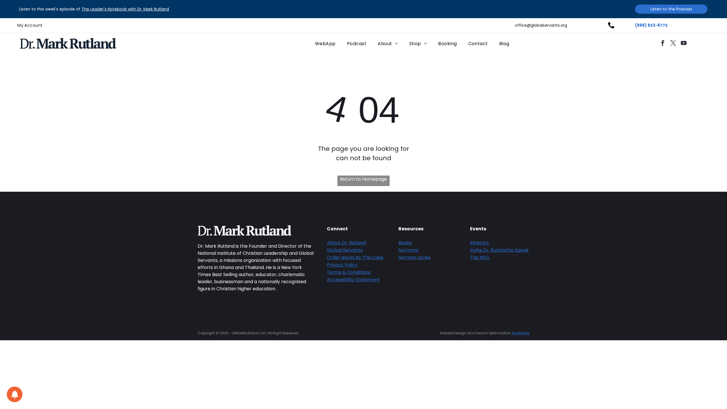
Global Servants (345, 250)
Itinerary (479, 242)
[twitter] (673, 43)
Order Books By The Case (355, 257)
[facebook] (662, 43)
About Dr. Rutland (346, 242)
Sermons (408, 250)
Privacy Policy (342, 265)
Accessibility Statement (353, 279)
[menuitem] (29, 25)
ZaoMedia (520, 333)
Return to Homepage (363, 179)
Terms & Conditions (349, 272)
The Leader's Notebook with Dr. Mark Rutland (125, 9)
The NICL (479, 257)
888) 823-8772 (652, 25)
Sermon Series (414, 257)
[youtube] (683, 43)
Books (405, 242)
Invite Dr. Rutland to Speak (499, 250)
